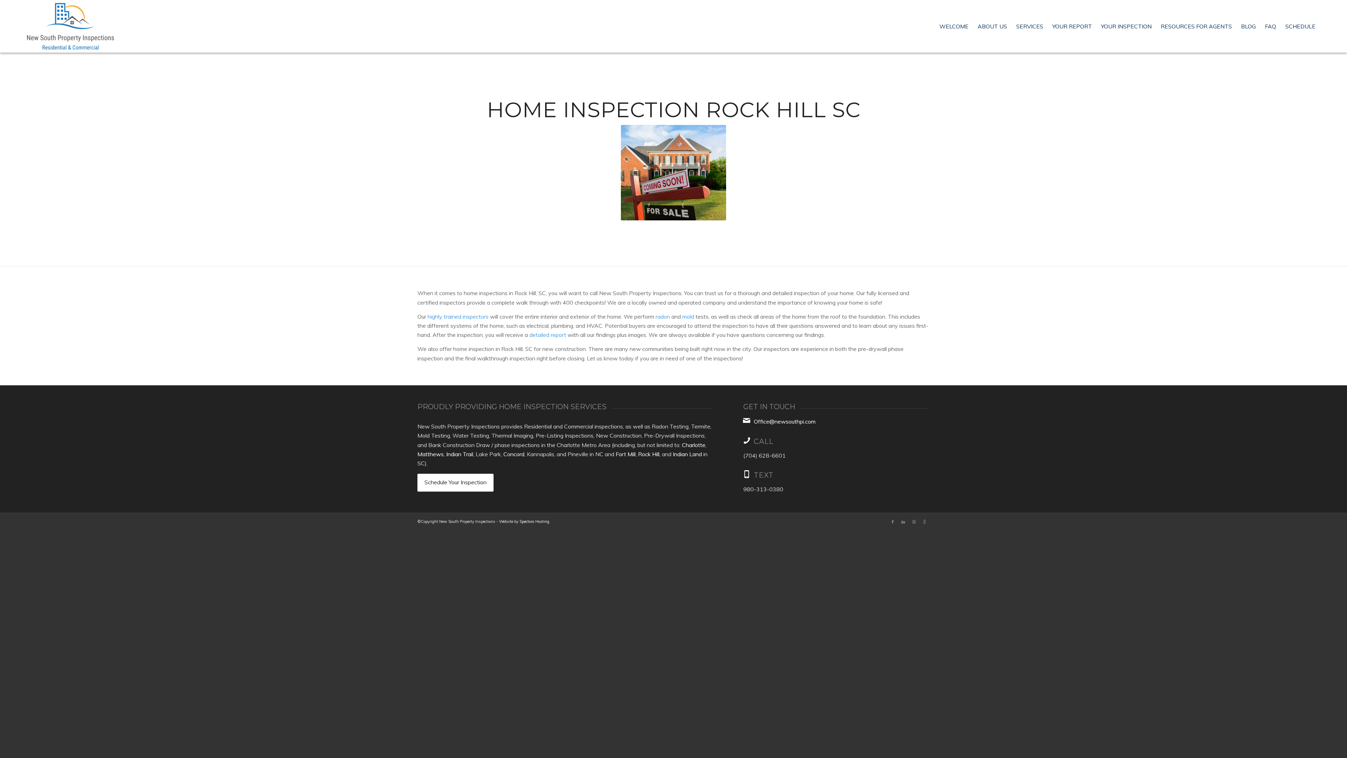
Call (763, 441)
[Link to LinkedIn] (903, 522)
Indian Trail (459, 454)
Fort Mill (626, 454)
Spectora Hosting (534, 521)
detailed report (547, 334)
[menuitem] (954, 26)
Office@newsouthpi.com (785, 421)
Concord (513, 454)
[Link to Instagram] (914, 522)
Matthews (430, 454)
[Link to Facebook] (892, 522)
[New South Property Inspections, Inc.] (70, 26)
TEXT (763, 475)
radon (663, 316)
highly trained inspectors (458, 316)
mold (688, 316)
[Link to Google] (924, 522)
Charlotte (693, 444)
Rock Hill (648, 454)
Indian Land (687, 454)
